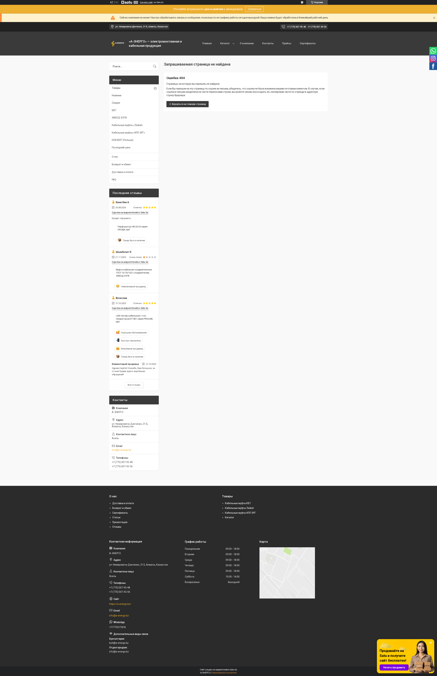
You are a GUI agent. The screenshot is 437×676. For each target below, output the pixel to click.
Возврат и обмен (121, 164)
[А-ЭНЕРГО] (117, 43)
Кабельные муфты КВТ (238, 503)
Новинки (116, 95)
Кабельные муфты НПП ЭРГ (240, 512)
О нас (115, 156)
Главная (207, 43)
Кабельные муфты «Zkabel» (127, 125)
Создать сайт (146, 2)
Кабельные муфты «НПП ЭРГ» (128, 132)
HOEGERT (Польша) (122, 140)
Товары (116, 88)
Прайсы (286, 43)
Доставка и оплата (122, 172)
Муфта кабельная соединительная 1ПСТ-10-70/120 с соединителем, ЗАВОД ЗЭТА (134, 272)
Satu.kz (233, 669)
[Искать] (155, 66)
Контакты (268, 43)
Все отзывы (134, 385)
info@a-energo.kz (121, 450)
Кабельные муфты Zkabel (239, 508)
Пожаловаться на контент (224, 673)
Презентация (119, 522)
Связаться (254, 9)
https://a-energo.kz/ (120, 604)
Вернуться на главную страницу (189, 104)
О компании (247, 43)
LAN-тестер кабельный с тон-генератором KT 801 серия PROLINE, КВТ (134, 318)
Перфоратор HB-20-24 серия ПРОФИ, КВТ (132, 228)
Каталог (225, 43)
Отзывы (116, 526)
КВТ (114, 110)
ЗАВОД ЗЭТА (119, 117)
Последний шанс (121, 147)
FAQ (114, 179)
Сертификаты (308, 43)
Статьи (116, 517)
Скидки (116, 102)
